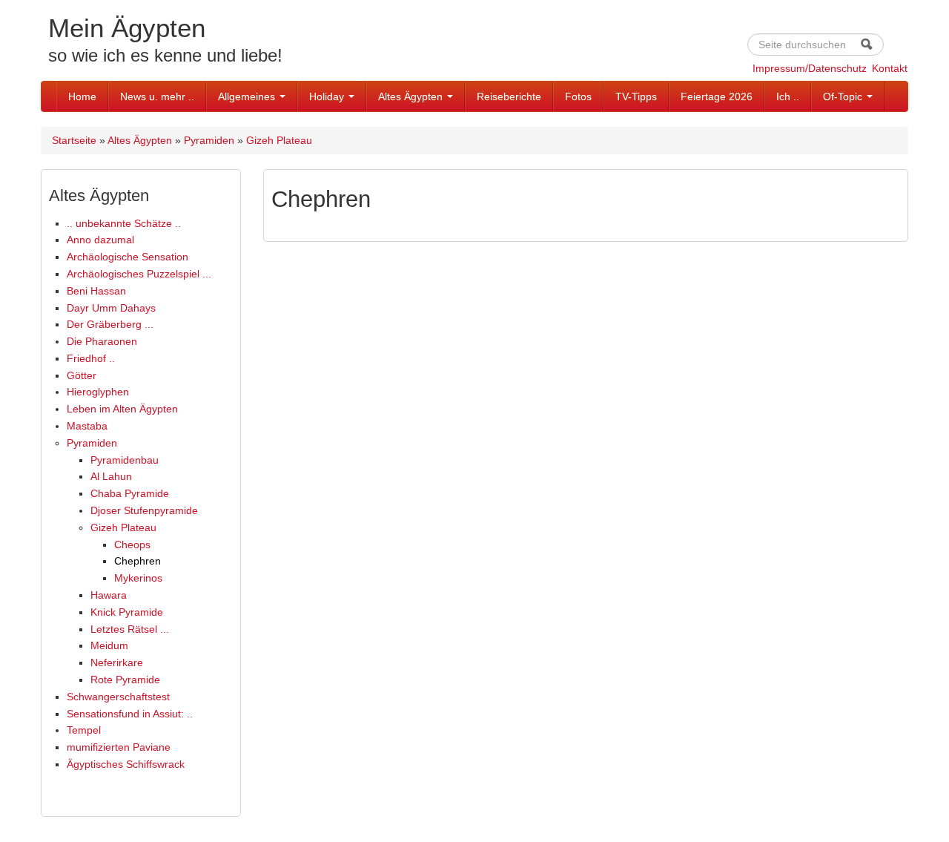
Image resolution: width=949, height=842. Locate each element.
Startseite (74, 140)
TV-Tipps (636, 96)
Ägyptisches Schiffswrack (126, 764)
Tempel (84, 730)
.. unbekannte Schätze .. (124, 223)
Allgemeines (248, 96)
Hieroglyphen (98, 392)
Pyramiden (209, 140)
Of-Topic (844, 96)
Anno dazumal (100, 240)
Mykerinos (138, 578)
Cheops (132, 544)
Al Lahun (111, 476)
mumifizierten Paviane (119, 747)
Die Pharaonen (102, 341)
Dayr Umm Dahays (111, 308)
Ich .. (787, 96)
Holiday (328, 96)
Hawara (108, 595)
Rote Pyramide (125, 679)
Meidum (109, 645)
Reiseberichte (509, 96)
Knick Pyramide (126, 612)
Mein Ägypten (126, 27)
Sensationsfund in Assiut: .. (130, 714)
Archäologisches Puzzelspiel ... (139, 274)
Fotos (578, 96)
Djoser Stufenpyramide (144, 510)
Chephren (137, 561)
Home (82, 96)
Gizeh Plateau (279, 140)
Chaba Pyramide (129, 493)
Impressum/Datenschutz (810, 68)
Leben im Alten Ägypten (122, 409)
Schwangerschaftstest (118, 697)
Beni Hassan (96, 291)
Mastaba (87, 426)
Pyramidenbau (124, 460)
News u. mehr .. (157, 96)
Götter (81, 375)
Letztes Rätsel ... (129, 629)
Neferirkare (116, 662)
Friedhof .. (91, 358)
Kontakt (889, 68)
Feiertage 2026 (717, 96)
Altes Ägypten (412, 96)
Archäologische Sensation (127, 257)
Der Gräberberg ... (110, 324)
